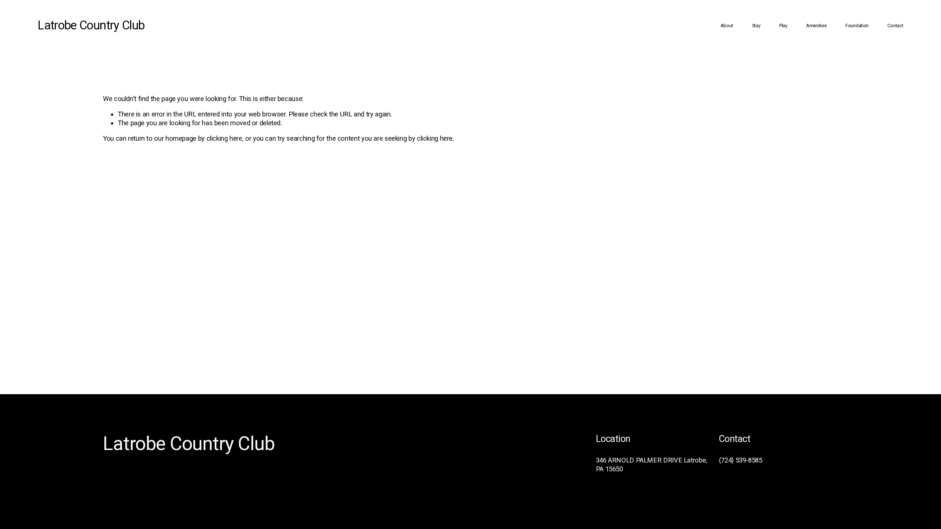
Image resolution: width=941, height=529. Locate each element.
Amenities (816, 25)
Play (783, 25)
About (726, 25)
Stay (756, 25)
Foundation (857, 25)
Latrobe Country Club (90, 25)
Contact (895, 25)
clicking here (224, 138)
